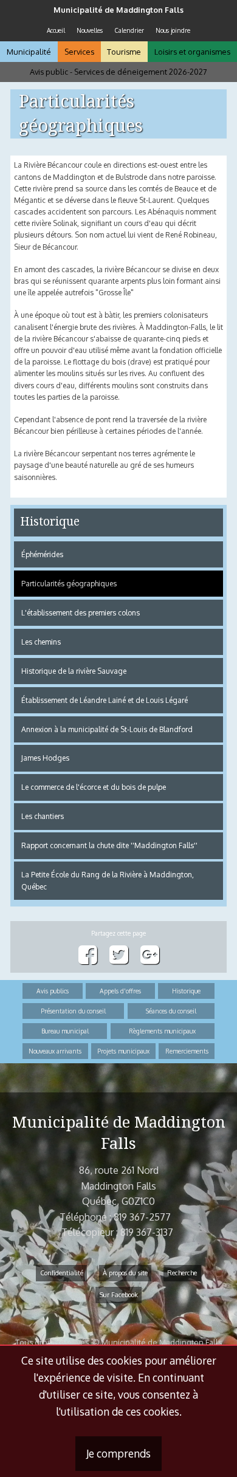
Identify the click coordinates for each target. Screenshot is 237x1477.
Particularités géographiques (69, 583)
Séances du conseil (171, 1011)
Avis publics (52, 991)
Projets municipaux (123, 1051)
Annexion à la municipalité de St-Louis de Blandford (107, 729)
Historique (50, 522)
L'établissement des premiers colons (80, 612)
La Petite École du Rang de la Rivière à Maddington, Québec (107, 880)
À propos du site (125, 1273)
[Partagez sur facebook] (87, 955)
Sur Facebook (119, 1294)
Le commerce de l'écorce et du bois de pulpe (93, 787)
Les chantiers (42, 816)
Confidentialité (61, 1273)
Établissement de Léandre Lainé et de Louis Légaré (104, 700)
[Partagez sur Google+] (149, 955)
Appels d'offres (120, 991)
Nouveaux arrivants (55, 1051)
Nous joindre (173, 30)
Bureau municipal (65, 1031)
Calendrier (129, 30)
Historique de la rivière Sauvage (73, 671)
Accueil (56, 30)
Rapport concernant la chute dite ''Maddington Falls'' (109, 845)
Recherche (182, 1273)
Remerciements (186, 1051)
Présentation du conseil (73, 1011)
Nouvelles (90, 30)
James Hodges (45, 757)
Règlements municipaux (162, 1031)
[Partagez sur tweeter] (118, 955)
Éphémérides (42, 554)
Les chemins (41, 641)
